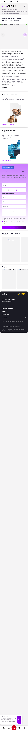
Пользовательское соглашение (11, 326)
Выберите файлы (15, 190)
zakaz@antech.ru (7, 301)
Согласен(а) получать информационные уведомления (14, 222)
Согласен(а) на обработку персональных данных (14, 219)
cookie (3, 722)
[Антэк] (2, 9)
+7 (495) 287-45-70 (8, 299)
